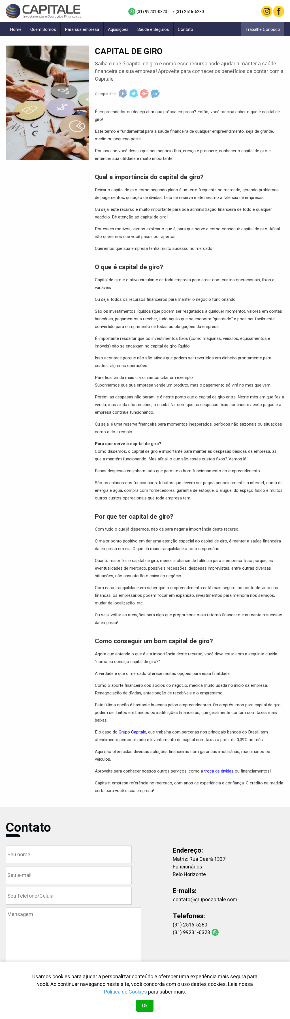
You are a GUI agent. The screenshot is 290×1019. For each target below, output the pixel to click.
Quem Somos (43, 29)
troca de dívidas (219, 771)
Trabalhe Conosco (263, 29)
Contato (185, 29)
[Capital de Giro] (47, 103)
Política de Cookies (125, 992)
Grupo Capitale (132, 732)
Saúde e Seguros (153, 29)
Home (16, 29)
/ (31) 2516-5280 (188, 11)
